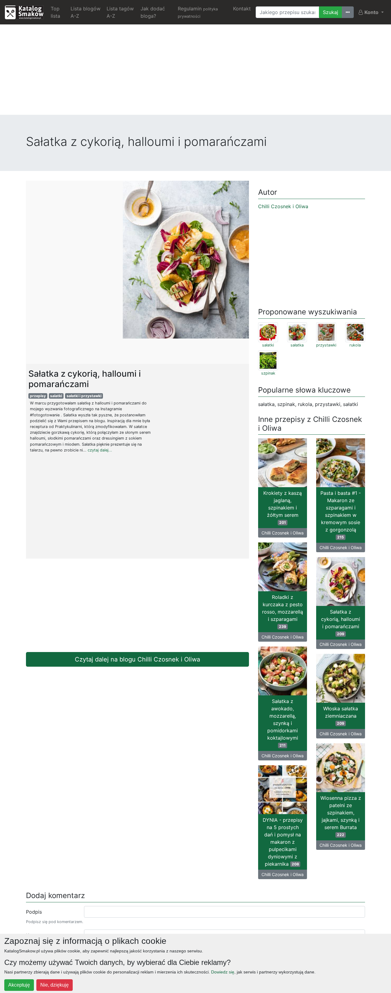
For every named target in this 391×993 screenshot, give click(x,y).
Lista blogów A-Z (85, 12)
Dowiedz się (222, 971)
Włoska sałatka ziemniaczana (340, 715)
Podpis (34, 912)
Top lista (55, 12)
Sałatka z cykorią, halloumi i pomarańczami (340, 622)
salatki (56, 395)
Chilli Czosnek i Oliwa (283, 206)
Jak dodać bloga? (153, 12)
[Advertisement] (195, 72)
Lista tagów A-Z (120, 12)
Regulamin (198, 12)
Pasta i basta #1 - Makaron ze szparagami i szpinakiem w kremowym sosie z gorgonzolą (340, 514)
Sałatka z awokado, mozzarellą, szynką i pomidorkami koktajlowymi (282, 723)
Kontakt (242, 8)
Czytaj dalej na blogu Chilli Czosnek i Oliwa (137, 659)
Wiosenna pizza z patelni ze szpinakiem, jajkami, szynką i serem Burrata (340, 816)
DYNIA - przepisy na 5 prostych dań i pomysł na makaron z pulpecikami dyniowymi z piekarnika (283, 842)
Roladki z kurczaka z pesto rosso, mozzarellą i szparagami (282, 611)
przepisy (38, 395)
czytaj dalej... (100, 450)
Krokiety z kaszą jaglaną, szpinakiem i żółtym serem (282, 507)
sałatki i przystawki (84, 395)
